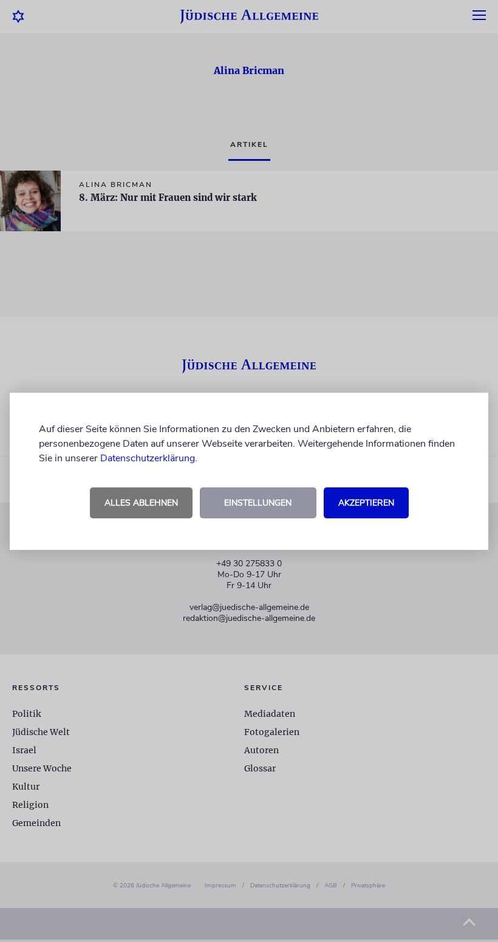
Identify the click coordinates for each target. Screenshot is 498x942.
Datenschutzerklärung (147, 458)
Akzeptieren (366, 503)
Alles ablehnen (141, 503)
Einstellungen (258, 503)
